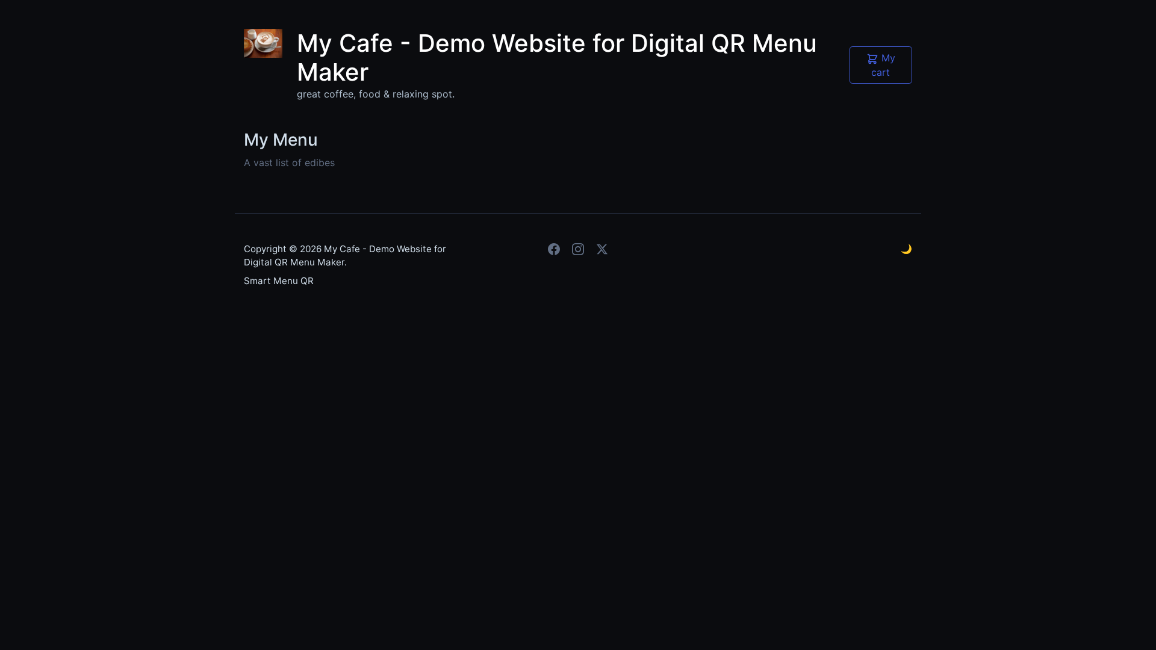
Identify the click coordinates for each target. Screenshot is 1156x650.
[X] (602, 249)
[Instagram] (578, 249)
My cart (883, 65)
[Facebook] (554, 249)
